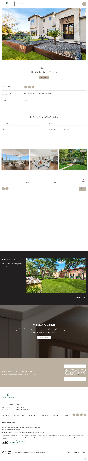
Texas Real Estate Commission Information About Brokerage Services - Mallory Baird (21, 427)
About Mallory (41, 4)
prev (3, 188)
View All (82, 188)
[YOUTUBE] (81, 414)
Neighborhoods (45, 415)
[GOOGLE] (85, 414)
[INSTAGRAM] (73, 414)
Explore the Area (81, 297)
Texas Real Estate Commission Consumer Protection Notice (15, 426)
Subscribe (75, 379)
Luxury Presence (40, 452)
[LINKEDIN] (77, 414)
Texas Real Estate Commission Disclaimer (11, 429)
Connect (76, 4)
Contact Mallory (44, 337)
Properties (52, 4)
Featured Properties (19, 415)
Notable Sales (32, 415)
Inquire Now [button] (44, 77)
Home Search (64, 4)
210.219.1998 (5, 409)
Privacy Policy (80, 374)
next (7, 188)
